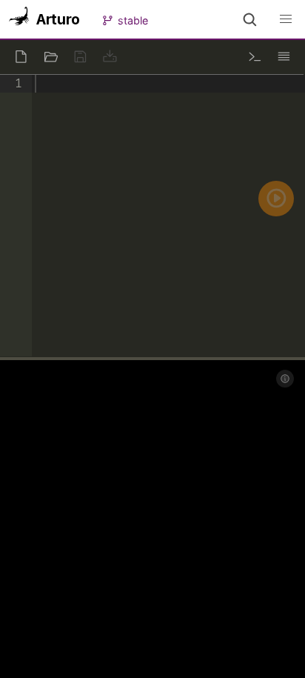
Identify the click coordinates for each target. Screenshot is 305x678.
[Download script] (109, 56)
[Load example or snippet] (50, 56)
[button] (250, 19)
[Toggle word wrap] (284, 56)
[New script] (21, 56)
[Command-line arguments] (254, 56)
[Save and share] (80, 56)
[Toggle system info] (285, 379)
